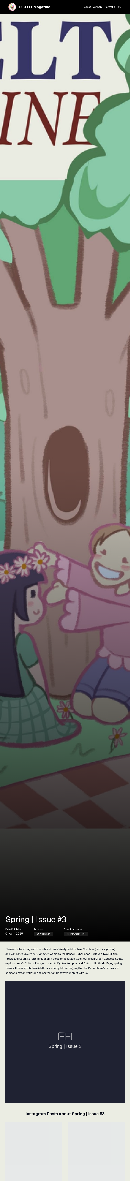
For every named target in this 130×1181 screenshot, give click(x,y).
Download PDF (77, 934)
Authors (98, 7)
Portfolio (110, 7)
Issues (87, 7)
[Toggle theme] (119, 7)
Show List (45, 934)
